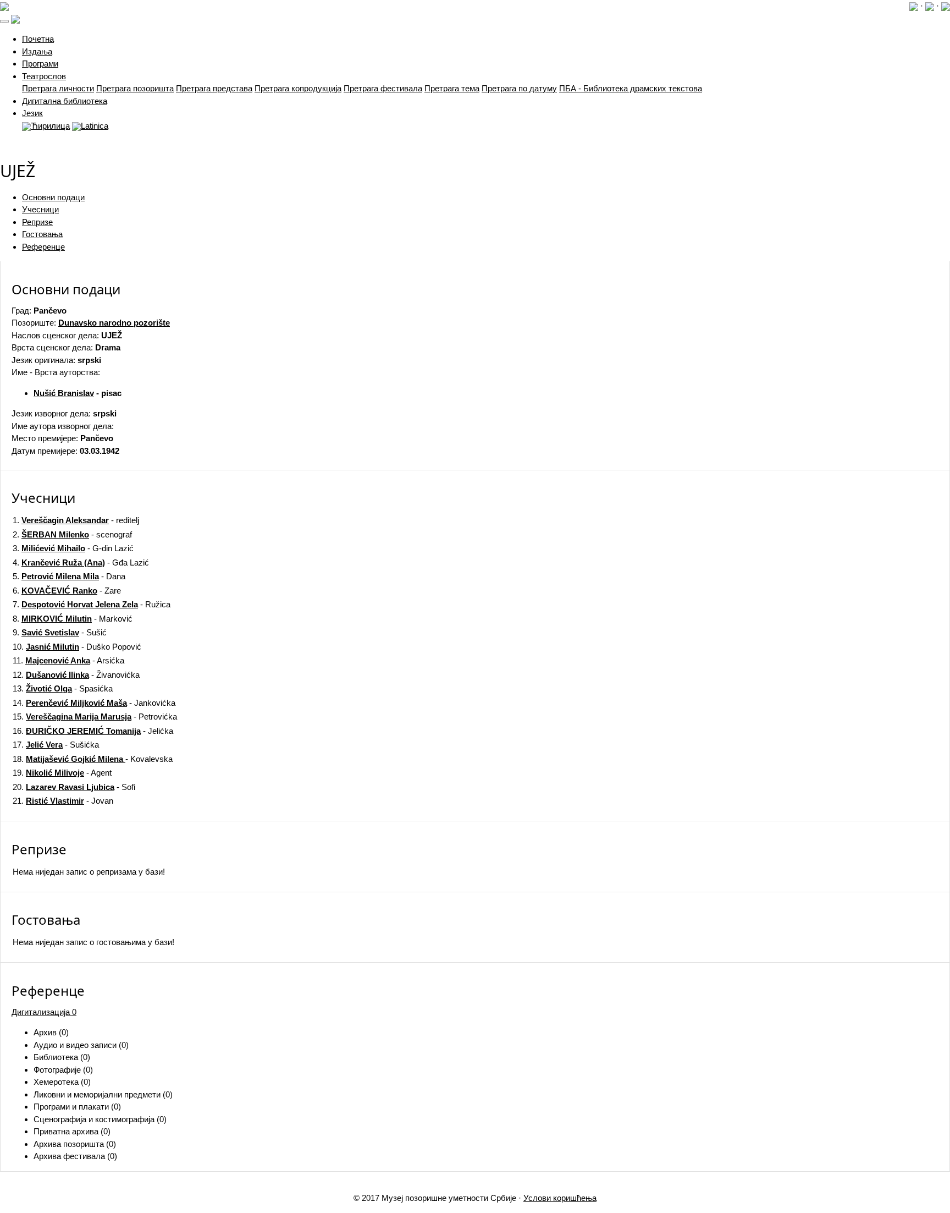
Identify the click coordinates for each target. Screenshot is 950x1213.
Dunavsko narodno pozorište (114, 322)
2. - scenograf (72, 534)
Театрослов (44, 76)
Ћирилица (50, 125)
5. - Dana (69, 576)
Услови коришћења (559, 1198)
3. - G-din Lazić (73, 548)
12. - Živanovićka (76, 674)
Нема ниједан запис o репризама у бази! (89, 871)
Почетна (38, 38)
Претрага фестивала (383, 88)
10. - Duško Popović (77, 646)
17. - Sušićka (56, 744)
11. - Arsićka (68, 660)
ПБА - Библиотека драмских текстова (630, 88)
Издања (37, 51)
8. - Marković (72, 618)
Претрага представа (214, 88)
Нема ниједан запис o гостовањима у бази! (93, 942)
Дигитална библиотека (64, 101)
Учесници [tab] (40, 209)
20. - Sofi (74, 787)
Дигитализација (44, 1012)
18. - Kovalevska (93, 759)
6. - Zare (67, 590)
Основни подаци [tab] (53, 197)
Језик (32, 113)
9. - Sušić (60, 632)
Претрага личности (58, 88)
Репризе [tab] (37, 222)
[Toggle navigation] (4, 21)
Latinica (94, 125)
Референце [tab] (43, 246)
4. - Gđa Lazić (81, 562)
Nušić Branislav (64, 393)
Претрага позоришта (135, 88)
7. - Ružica (91, 604)
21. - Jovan (63, 800)
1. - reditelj (76, 520)
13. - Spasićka (63, 688)
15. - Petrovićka (95, 716)
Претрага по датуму (519, 88)
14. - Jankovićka (94, 702)
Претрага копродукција (298, 88)
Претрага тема (451, 88)
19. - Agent (62, 772)
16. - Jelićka (93, 731)
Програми (40, 63)
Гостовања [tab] (42, 234)
